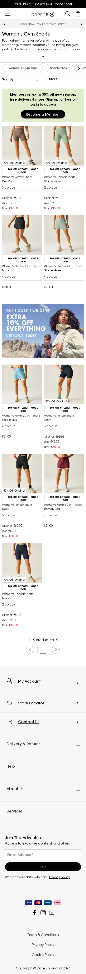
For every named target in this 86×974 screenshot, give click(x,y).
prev (4, 23)
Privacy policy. (59, 877)
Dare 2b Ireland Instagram (43, 912)
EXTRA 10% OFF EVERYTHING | (43, 4)
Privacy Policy (43, 945)
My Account (29, 681)
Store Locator (31, 703)
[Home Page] (43, 13)
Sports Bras (58, 68)
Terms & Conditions (43, 935)
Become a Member (43, 114)
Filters (52, 79)
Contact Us (28, 721)
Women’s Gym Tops (23, 68)
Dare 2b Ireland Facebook (34, 912)
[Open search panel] (68, 13)
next (81, 23)
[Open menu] (7, 13)
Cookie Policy (43, 955)
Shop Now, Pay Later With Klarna (43, 24)
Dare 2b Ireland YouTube (51, 912)
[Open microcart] (78, 13)
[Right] (79, 68)
